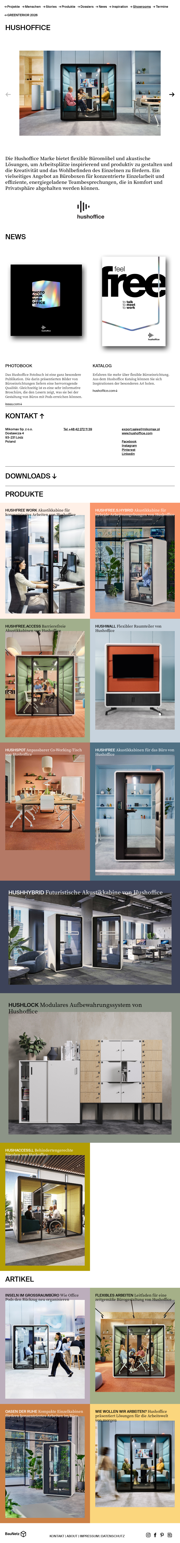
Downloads (27, 476)
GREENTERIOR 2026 (22, 15)
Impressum (89, 1536)
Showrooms (142, 7)
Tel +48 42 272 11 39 (77, 429)
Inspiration (120, 7)
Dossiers (87, 7)
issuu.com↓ (43, 384)
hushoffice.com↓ (131, 378)
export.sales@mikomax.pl (141, 429)
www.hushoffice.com (137, 433)
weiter (172, 93)
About (72, 1536)
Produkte (68, 7)
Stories (51, 7)
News (103, 7)
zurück (8, 93)
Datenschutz (113, 1536)
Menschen (33, 7)
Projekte (13, 7)
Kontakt (21, 416)
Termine (162, 7)
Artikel (19, 1279)
